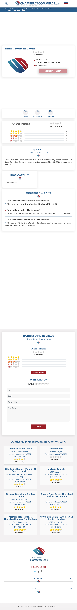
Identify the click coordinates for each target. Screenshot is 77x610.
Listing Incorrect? (53, 71)
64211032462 (41, 66)
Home (7, 9)
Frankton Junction (39, 9)
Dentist (50, 9)
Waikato (28, 9)
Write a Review (38, 372)
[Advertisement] (40, 30)
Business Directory (17, 9)
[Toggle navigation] (6, 3)
